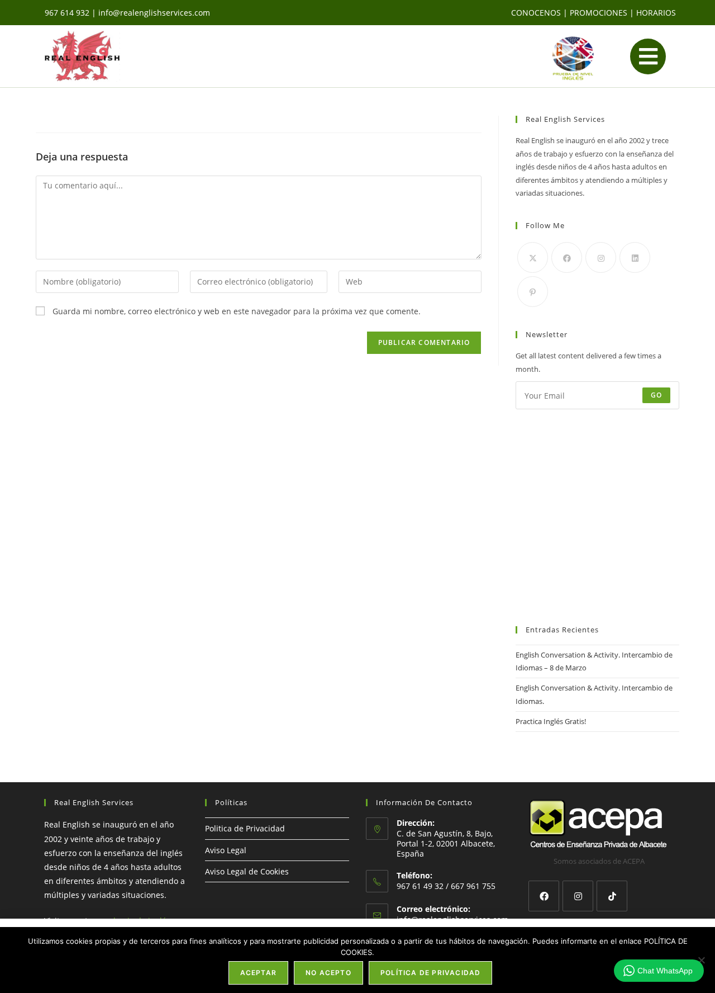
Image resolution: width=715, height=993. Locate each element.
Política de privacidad (430, 972)
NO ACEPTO (328, 972)
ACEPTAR (258, 972)
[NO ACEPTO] (701, 960)
